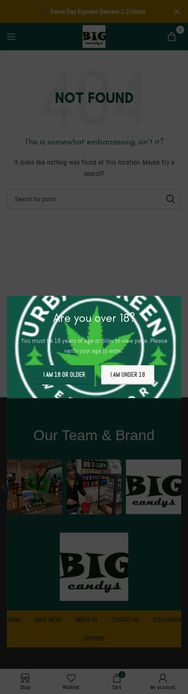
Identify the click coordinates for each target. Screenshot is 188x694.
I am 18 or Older (64, 375)
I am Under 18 (127, 375)
